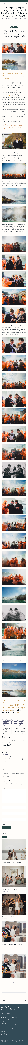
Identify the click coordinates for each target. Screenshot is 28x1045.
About (2, 1)
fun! (11, 27)
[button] (24, 955)
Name (3, 805)
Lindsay (22, 40)
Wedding (23, 724)
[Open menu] (14, 23)
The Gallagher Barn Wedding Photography (10, 916)
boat (9, 720)
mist (11, 722)
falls (12, 720)
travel (3, 997)
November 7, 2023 (5, 771)
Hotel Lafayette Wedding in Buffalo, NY (9, 889)
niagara (15, 722)
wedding (15, 27)
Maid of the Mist (20, 99)
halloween (17, 720)
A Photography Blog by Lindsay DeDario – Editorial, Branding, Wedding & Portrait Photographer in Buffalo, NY (14, 11)
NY (3, 724)
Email (3, 811)
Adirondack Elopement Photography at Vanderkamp (11, 862)
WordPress (7, 1043)
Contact (5, 1)
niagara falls (21, 722)
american (4, 720)
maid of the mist (6, 722)
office (7, 724)
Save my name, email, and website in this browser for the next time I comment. (13, 823)
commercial (4, 991)
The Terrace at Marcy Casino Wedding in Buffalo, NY (12, 944)
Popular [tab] (9, 836)
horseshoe (23, 720)
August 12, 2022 (5, 754)
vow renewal (17, 724)
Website (3, 817)
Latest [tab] (4, 836)
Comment (4, 788)
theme (11, 724)
